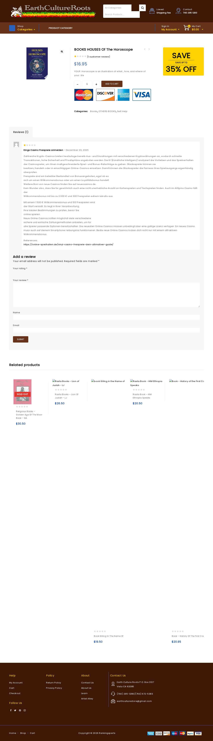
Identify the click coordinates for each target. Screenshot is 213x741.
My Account (15, 682)
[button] (62, 51)
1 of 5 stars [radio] (14, 272)
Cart (11, 688)
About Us (86, 688)
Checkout (14, 693)
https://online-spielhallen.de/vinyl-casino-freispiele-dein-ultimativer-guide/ (68, 244)
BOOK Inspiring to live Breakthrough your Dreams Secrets (149, 49)
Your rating (20, 268)
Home (12, 733)
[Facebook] (11, 711)
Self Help (122, 111)
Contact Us (87, 682)
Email (16, 325)
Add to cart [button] (58, 405)
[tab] (21, 132)
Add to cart (111, 83)
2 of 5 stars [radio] (19, 272)
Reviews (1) (21, 132)
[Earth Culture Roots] (53, 11)
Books (93, 111)
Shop (23, 733)
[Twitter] (15, 711)
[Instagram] (25, 711)
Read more (19, 425)
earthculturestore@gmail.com (134, 701)
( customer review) (98, 56)
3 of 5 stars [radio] (23, 272)
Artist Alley (87, 698)
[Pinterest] (20, 711)
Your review (20, 280)
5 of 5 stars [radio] (33, 272)
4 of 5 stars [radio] (28, 272)
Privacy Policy (54, 688)
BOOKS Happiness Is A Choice (144, 49)
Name (16, 312)
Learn (84, 693)
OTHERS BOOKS (107, 111)
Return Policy (53, 682)
